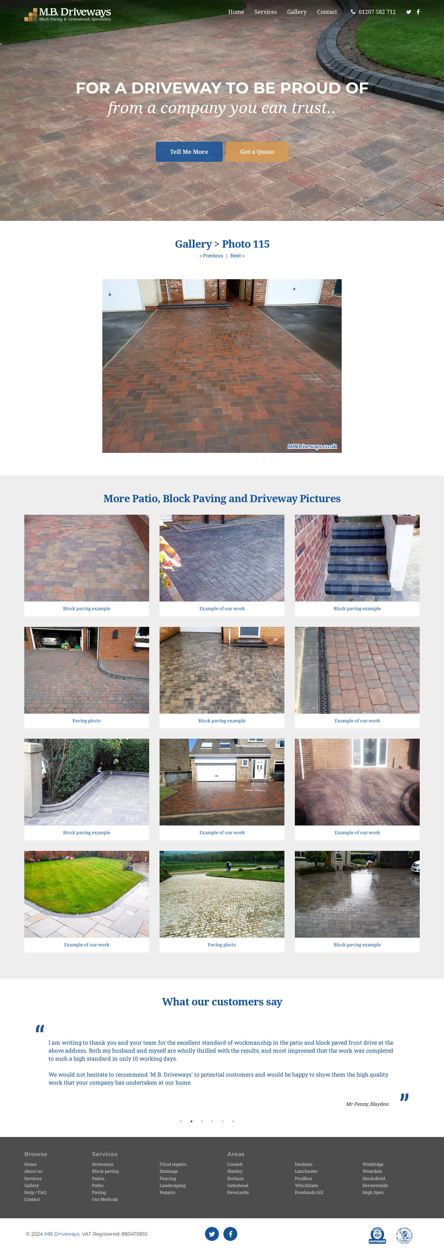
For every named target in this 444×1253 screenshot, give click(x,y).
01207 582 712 (376, 12)
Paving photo (86, 720)
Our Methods (105, 1199)
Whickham (306, 1185)
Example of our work (222, 608)
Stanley (234, 1171)
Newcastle (238, 1192)
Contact (327, 12)
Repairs (167, 1192)
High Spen (373, 1192)
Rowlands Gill (309, 1192)
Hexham (304, 1164)
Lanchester (306, 1171)
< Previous (211, 255)
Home (236, 12)
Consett (234, 1164)
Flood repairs (173, 1164)
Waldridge (373, 1164)
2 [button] (191, 1121)
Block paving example (86, 608)
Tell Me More (189, 151)
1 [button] (181, 1121)
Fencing (168, 1178)
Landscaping (173, 1185)
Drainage (169, 1171)
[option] (222, 1066)
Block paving (105, 1171)
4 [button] (212, 1121)
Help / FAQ (35, 1192)
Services (266, 12)
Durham (235, 1178)
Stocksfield (373, 1178)
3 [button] (201, 1121)
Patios (98, 1178)
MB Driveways (61, 1234)
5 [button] (222, 1121)
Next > (237, 255)
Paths (97, 1185)
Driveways (102, 1164)
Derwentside (375, 1185)
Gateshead (237, 1185)
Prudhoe (303, 1178)
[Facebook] (421, 12)
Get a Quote (257, 151)
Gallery (297, 12)
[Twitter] (409, 12)
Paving (99, 1192)
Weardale (372, 1171)
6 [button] (233, 1121)
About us (33, 1171)
